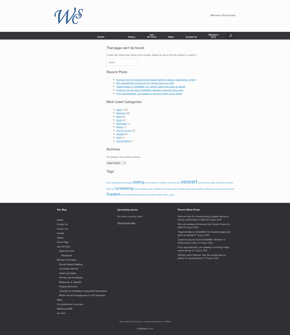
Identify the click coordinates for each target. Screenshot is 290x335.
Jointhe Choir (152, 35)
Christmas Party (174, 182)
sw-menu (61, 313)
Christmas (163, 182)
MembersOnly (213, 35)
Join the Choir (63, 246)
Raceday (181, 189)
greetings (144, 189)
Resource (121, 113)
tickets (129, 194)
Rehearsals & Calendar (70, 282)
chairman (154, 182)
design (213, 182)
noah (164, 189)
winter (160, 194)
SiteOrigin (142, 328)
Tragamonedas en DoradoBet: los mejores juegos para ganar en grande (150, 86)
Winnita (154, 194)
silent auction (191, 189)
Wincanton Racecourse (141, 194)
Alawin (60, 219)
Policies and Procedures (71, 277)
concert (189, 181)
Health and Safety (68, 273)
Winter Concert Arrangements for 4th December (82, 295)
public (119, 109)
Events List (62, 228)
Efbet (119, 137)
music (150, 189)
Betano (119, 126)
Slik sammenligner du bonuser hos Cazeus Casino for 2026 (145, 83)
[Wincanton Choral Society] (68, 16)
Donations (220, 182)
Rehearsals (66, 255)
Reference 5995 (64, 308)
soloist (231, 189)
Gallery (131, 36)
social (216, 189)
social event (223, 189)
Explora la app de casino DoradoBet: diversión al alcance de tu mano (149, 90)
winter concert (169, 194)
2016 (108, 182)
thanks (123, 194)
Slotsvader (121, 123)
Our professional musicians (70, 304)
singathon (200, 189)
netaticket (157, 189)
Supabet (120, 134)
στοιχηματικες (124, 130)
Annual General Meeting (70, 264)
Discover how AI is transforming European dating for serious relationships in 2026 (155, 79)
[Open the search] (231, 36)
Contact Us (191, 36)
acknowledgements (118, 182)
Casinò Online (123, 141)
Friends (60, 233)
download (229, 182)
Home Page (62, 242)
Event (119, 120)
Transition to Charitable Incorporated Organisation (83, 290)
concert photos (204, 182)
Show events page (126, 222)
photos (169, 189)
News (171, 36)
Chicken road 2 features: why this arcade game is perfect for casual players (202, 256)
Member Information (66, 259)
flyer (113, 189)
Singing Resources (68, 286)
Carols (147, 182)
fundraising (124, 188)
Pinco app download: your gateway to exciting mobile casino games (149, 93)
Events (100, 36)
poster (174, 189)
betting (138, 181)
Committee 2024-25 (68, 268)
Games (136, 189)
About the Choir (66, 250)
